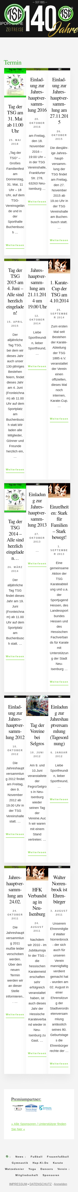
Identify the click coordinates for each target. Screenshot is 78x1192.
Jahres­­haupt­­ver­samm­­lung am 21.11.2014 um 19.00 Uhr (37, 288)
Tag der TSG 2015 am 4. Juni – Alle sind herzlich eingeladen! (15, 291)
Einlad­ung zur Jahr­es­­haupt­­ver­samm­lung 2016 (37, 94)
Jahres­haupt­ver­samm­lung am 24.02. (15, 889)
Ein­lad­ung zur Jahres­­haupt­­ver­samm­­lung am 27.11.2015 (59, 100)
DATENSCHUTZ (41, 1184)
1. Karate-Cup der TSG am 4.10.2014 (59, 291)
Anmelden (60, 1184)
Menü (68, 8)
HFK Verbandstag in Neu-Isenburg (37, 901)
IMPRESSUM (18, 1184)
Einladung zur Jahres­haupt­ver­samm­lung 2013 (37, 509)
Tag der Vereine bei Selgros (37, 734)
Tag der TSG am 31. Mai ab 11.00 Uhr (15, 118)
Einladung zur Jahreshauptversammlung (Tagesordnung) (59, 725)
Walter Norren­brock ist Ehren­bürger (59, 889)
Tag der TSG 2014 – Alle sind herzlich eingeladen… (15, 539)
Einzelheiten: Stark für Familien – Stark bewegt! (59, 521)
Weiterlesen (15, 246)
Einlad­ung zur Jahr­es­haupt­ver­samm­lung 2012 (15, 721)
